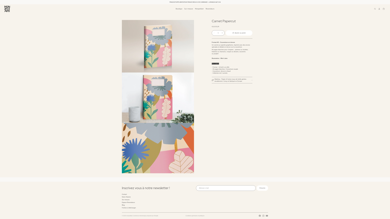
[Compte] (379, 9)
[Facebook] (260, 216)
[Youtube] (267, 216)
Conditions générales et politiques (195, 215)
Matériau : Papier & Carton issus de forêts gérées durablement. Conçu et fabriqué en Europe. (230, 80)
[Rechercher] (375, 9)
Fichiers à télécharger (129, 207)
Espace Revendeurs (128, 202)
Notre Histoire (126, 197)
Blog (123, 205)
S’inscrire (262, 188)
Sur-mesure (125, 199)
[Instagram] (263, 216)
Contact (124, 194)
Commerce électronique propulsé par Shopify (145, 215)
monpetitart (129, 215)
